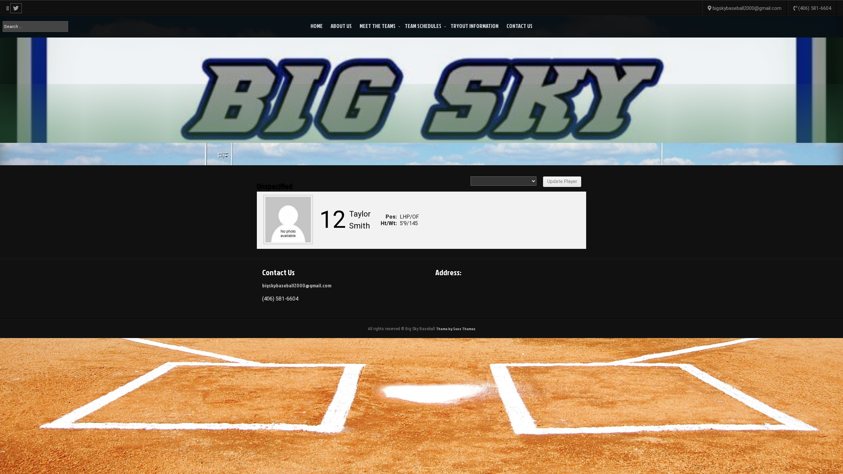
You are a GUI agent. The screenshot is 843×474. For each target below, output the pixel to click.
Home (317, 26)
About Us (341, 26)
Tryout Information (474, 26)
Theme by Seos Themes (456, 328)
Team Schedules (423, 26)
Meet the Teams (377, 26)
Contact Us (519, 26)
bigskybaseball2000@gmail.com (296, 285)
